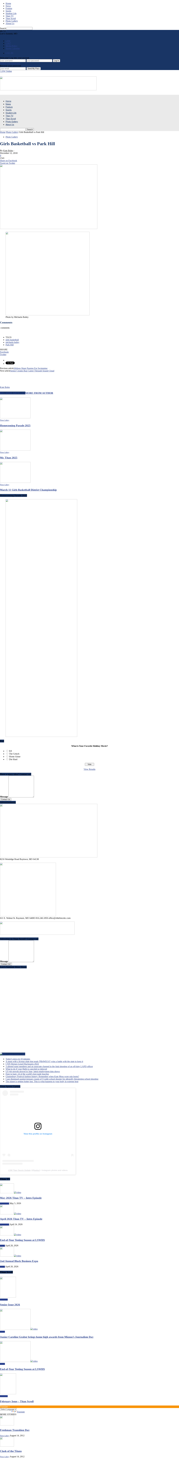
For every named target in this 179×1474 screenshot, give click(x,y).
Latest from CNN (16, 1054)
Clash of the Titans (11, 1451)
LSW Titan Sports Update (19, 1170)
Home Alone (14, 756)
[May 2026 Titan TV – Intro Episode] (10, 1192)
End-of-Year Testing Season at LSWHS (22, 1240)
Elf (10, 751)
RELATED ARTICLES (12, 393)
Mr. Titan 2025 (8, 457)
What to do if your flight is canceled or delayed (26, 1069)
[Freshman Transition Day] (7, 1424)
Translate (21, 1412)
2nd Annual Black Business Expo (19, 1261)
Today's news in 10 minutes (18, 1059)
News (8, 6)
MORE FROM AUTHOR (39, 393)
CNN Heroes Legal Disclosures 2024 (22, 1064)
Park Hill (10, 345)
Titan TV (10, 16)
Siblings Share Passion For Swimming (30, 368)
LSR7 (8, 43)
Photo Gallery (12, 21)
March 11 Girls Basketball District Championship (28, 489)
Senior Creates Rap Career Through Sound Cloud (32, 371)
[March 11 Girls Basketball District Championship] (15, 482)
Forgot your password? (10, 63)
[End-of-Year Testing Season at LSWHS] (10, 1234)
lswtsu (36, 1170)
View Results (89, 769)
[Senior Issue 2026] (8, 1297)
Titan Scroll (11, 18)
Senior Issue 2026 (10, 1304)
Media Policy (11, 46)
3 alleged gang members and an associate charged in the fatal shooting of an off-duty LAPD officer (49, 1066)
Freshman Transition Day (15, 1430)
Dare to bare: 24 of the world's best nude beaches (27, 1074)
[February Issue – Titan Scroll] (8, 1393)
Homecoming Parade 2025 (15, 425)
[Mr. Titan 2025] (15, 450)
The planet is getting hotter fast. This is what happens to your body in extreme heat (42, 1081)
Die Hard (13, 759)
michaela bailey (12, 342)
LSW (8, 41)
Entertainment (4, 1203)
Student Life (11, 13)
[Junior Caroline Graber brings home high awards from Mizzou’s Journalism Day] (19, 1329)
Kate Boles (8, 150)
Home (8, 3)
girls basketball (12, 340)
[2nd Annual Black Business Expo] (10, 1256)
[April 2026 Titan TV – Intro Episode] (10, 1213)
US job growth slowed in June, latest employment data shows (33, 1071)
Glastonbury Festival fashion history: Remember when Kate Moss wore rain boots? (42, 1076)
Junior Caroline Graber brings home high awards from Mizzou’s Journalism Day (47, 1336)
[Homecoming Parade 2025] (15, 417)
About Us (10, 23)
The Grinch (14, 754)
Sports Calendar (13, 48)
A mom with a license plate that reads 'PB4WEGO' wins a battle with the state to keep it (44, 1061)
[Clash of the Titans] (7, 1446)
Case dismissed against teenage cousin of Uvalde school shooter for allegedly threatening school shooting (52, 1079)
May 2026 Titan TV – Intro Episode (21, 1197)
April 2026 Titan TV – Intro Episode (21, 1218)
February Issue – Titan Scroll (17, 1401)
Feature (9, 8)
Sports (8, 11)
